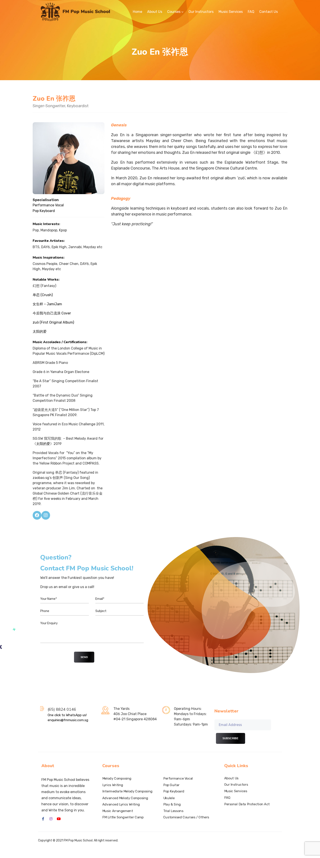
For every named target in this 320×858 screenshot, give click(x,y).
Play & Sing (172, 804)
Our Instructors (201, 12)
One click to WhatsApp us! (67, 715)
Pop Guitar (171, 785)
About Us (154, 12)
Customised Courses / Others (186, 817)
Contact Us (268, 12)
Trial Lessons (173, 811)
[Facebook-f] (43, 819)
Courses (173, 12)
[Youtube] (59, 819)
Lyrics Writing (112, 785)
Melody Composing (116, 778)
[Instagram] (45, 515)
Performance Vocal (178, 778)
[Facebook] (37, 515)
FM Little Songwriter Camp (123, 817)
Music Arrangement (117, 811)
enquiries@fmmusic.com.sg (68, 720)
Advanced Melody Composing (125, 798)
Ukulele (169, 798)
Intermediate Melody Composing (127, 792)
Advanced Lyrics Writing (121, 804)
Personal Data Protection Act (247, 804)
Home (137, 12)
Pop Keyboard (173, 792)
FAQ (251, 12)
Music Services (231, 12)
